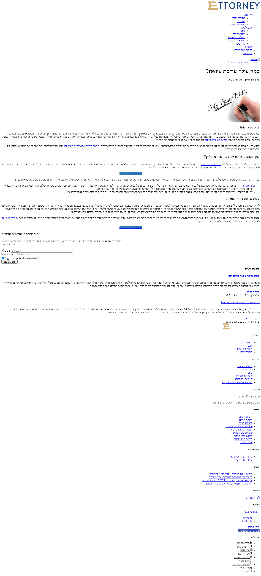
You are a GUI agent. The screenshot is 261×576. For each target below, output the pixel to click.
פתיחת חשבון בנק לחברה (238, 426)
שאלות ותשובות (236, 37)
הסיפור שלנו (238, 18)
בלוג (243, 30)
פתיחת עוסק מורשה (241, 432)
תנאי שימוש (246, 352)
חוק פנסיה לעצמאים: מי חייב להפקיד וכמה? (229, 483)
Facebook (246, 517)
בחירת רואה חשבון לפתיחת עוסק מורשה (230, 477)
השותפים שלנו (237, 24)
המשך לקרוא (253, 292)
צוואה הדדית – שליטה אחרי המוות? (240, 302)
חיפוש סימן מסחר (243, 435)
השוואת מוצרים (237, 40)
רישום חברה (245, 416)
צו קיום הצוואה (10, 218)
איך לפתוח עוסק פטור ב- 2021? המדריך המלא (227, 480)
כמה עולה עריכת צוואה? (241, 62)
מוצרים (248, 46)
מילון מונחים (238, 34)
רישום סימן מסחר (243, 439)
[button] (255, 59)
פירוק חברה (246, 442)
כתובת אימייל (8, 254)
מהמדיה (241, 21)
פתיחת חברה (245, 423)
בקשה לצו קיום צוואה (216, 139)
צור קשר (247, 53)
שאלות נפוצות (244, 366)
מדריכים (240, 43)
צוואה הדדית (245, 185)
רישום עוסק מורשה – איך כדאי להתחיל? (230, 473)
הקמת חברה (245, 419)
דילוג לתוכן (254, 527)
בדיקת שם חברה (243, 50)
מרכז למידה (246, 27)
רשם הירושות (71, 145)
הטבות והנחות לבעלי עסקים (237, 382)
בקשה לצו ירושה (90, 145)
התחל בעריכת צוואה (130, 173)
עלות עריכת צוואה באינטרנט (244, 275)
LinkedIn (247, 521)
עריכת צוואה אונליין (210, 164)
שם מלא (5, 250)
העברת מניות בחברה (241, 429)
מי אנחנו (248, 14)
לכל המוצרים (253, 497)
